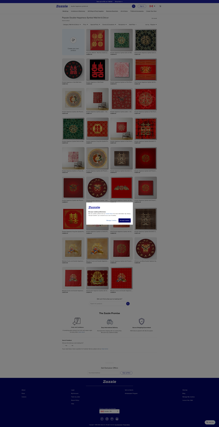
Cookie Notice (109, 213)
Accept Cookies (124, 220)
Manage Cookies (111, 220)
